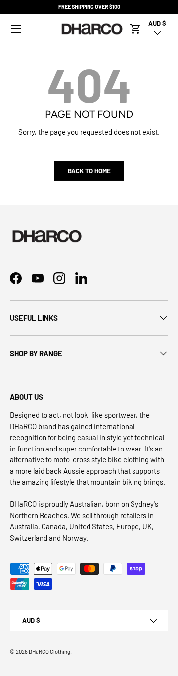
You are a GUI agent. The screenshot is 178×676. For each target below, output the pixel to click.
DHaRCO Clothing (49, 651)
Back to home (89, 171)
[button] (135, 29)
